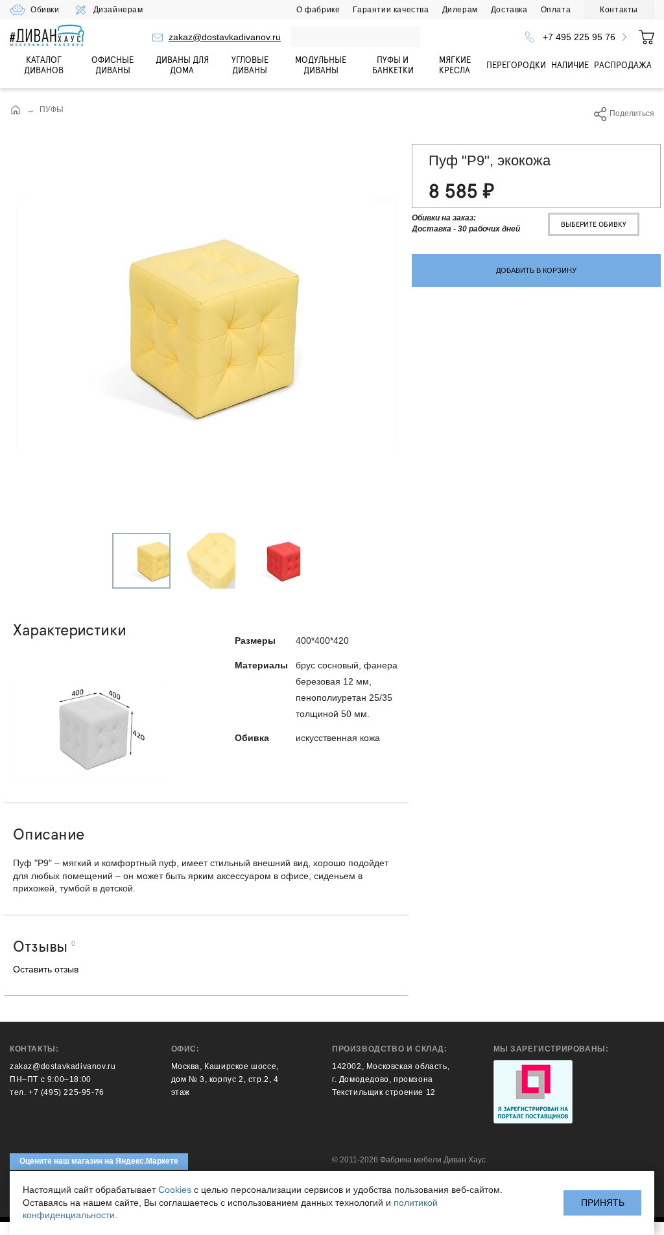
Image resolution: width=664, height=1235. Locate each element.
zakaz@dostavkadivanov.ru (225, 37)
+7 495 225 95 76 (579, 37)
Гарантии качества (391, 9)
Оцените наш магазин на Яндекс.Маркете (98, 1161)
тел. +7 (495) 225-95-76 (57, 1092)
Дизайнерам (118, 9)
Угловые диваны (249, 64)
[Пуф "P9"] (206, 325)
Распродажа (623, 65)
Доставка (509, 9)
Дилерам (460, 9)
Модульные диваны (320, 64)
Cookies (174, 1189)
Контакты (619, 9)
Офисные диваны (112, 64)
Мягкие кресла (455, 64)
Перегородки (516, 65)
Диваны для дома (182, 64)
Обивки (45, 9)
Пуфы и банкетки (393, 64)
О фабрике (318, 9)
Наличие (570, 65)
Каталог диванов (44, 64)
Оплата (556, 9)
